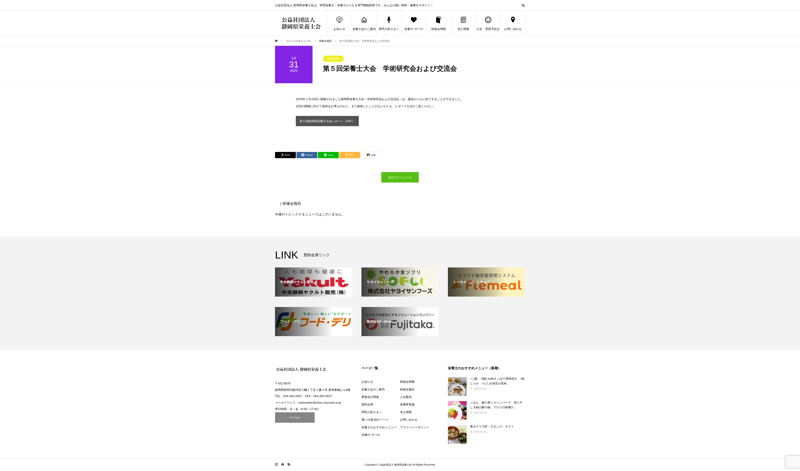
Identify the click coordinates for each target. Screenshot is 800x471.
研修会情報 (438, 29)
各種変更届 (407, 404)
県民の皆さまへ (389, 29)
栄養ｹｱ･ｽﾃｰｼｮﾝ (413, 29)
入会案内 (406, 397)
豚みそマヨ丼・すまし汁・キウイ (492, 426)
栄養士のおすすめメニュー (378, 427)
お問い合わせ (513, 29)
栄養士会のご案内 (364, 29)
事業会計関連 (370, 397)
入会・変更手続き (488, 29)
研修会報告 (333, 58)
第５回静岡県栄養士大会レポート (327, 121)
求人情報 (463, 29)
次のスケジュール (400, 177)
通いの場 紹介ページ (375, 419)
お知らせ (339, 29)
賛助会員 (367, 404)
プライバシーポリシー (414, 427)
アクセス (295, 417)
